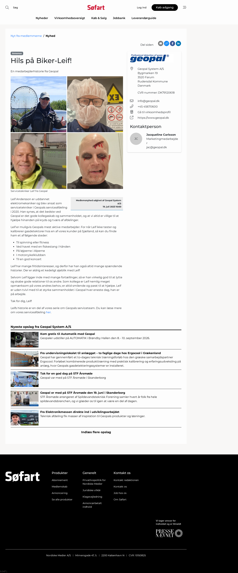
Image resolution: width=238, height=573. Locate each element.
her (48, 312)
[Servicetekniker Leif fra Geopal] (67, 132)
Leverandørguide (144, 18)
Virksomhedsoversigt (69, 18)
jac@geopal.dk (156, 147)
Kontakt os (120, 486)
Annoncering (60, 493)
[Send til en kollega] (160, 43)
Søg (15, 7)
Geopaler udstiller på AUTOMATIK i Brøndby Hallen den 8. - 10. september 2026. (95, 336)
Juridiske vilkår (92, 490)
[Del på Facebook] (172, 43)
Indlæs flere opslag (96, 432)
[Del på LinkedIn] (178, 43)
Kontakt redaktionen (126, 480)
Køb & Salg (99, 18)
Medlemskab (59, 486)
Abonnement (60, 480)
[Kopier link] (166, 43)
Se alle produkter (62, 499)
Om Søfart (120, 499)
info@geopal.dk (149, 101)
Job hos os (120, 493)
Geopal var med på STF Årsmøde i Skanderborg (73, 375)
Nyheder (42, 18)
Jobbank (119, 18)
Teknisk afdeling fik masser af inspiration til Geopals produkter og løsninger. (92, 414)
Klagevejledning (92, 496)
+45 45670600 (148, 106)
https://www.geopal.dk (153, 117)
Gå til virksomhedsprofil (154, 112)
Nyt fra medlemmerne (26, 36)
